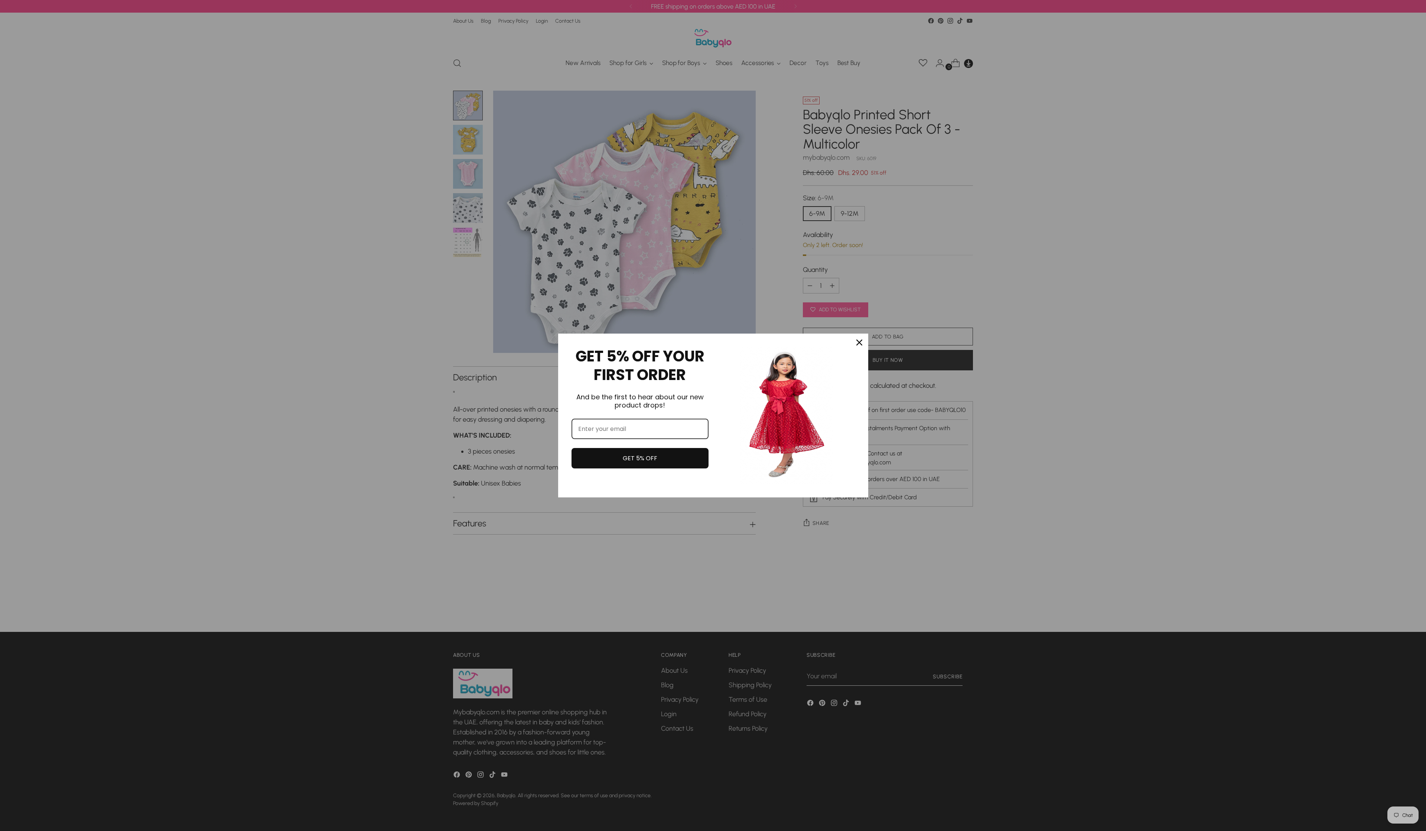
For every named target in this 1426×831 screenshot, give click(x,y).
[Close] (859, 342)
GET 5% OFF (640, 458)
